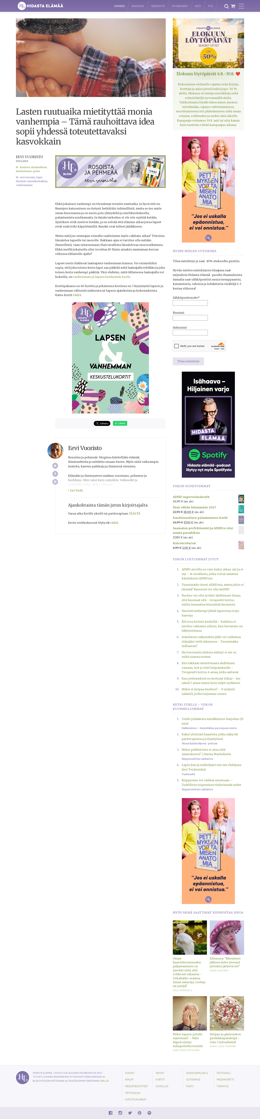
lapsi (39, 177)
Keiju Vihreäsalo (182, 990)
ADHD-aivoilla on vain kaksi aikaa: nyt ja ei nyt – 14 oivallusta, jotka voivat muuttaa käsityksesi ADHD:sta (212, 574)
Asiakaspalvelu (197, 1073)
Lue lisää (76, 490)
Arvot (160, 1073)
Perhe (36, 171)
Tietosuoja (132, 1093)
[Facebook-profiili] (55, 474)
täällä (104, 1080)
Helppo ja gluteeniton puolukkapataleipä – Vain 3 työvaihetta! (225, 1038)
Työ (210, 6)
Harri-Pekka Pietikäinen (186, 1050)
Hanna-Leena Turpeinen (223, 1046)
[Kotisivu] (55, 466)
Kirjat (129, 1079)
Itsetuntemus (24, 171)
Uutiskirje (193, 1079)
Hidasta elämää (61, 6)
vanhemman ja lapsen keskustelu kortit (101, 277)
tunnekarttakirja (37, 181)
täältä (77, 295)
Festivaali (224, 1073)
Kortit (160, 1079)
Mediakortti (225, 1079)
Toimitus (223, 1086)
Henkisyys (158, 6)
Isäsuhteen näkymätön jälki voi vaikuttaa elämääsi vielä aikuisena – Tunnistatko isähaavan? (211, 641)
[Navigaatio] (241, 6)
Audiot (130, 1073)
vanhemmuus (24, 185)
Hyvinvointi (180, 6)
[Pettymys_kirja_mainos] (208, 189)
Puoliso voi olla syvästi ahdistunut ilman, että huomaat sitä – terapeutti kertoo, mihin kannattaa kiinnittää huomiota (211, 600)
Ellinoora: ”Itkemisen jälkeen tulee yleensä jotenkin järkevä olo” (225, 962)
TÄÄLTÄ (134, 513)
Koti (198, 6)
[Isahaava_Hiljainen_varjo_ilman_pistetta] (208, 424)
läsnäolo (21, 181)
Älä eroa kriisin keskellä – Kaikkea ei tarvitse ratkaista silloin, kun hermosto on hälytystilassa (212, 626)
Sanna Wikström (219, 970)
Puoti (189, 1086)
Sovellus (162, 1086)
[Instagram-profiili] (55, 482)
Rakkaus (138, 6)
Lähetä (121, 423)
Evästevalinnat (136, 1099)
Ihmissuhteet (39, 167)
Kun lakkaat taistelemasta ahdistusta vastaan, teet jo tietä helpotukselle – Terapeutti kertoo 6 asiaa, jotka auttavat (210, 667)
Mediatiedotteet (136, 1086)
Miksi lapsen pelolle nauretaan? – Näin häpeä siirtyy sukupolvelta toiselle (188, 1040)
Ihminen (119, 6)
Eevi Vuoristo (29, 157)
